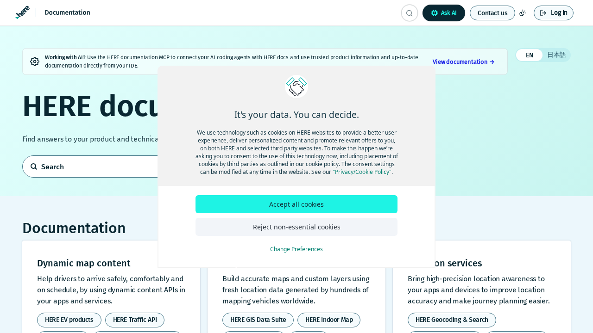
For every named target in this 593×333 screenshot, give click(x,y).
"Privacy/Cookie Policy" (362, 172)
